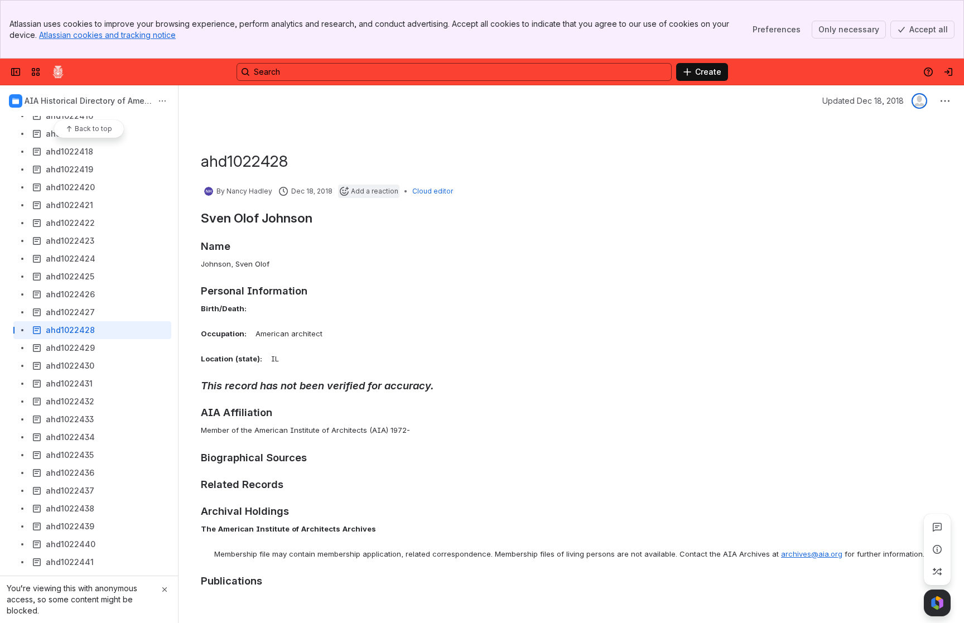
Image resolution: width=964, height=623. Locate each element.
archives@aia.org (811, 553)
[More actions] (162, 101)
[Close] (164, 589)
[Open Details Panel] (937, 549)
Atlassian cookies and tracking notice (107, 35)
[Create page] (937, 572)
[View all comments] (937, 527)
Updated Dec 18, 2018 (863, 100)
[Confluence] (58, 72)
